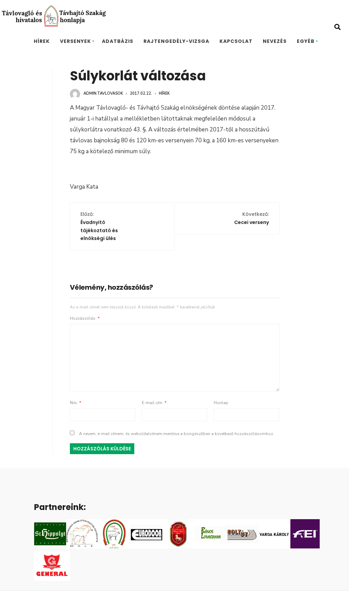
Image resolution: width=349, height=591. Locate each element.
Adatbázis (117, 41)
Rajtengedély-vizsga (176, 41)
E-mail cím (154, 402)
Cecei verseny (251, 218)
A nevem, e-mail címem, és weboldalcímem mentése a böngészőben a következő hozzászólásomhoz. (176, 433)
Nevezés (275, 41)
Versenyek (75, 41)
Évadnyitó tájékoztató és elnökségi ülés (99, 226)
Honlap (221, 402)
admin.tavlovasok (103, 93)
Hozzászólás (85, 318)
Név (75, 402)
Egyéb (306, 41)
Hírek (42, 41)
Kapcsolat (236, 41)
